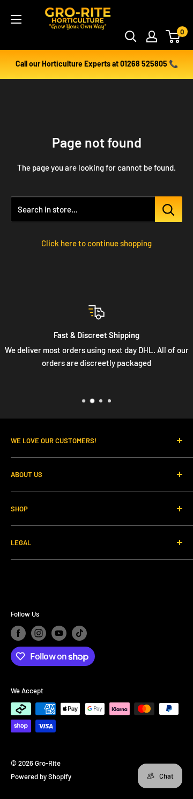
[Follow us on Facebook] (18, 633)
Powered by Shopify (41, 776)
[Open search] (131, 36)
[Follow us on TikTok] (79, 633)
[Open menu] (16, 19)
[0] (173, 36)
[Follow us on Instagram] (38, 633)
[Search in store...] (168, 209)
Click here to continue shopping (96, 243)
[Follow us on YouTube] (58, 633)
